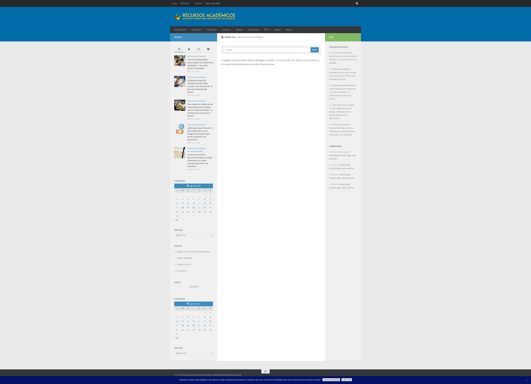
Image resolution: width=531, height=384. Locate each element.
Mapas (239, 29)
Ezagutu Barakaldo (185, 258)
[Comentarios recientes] (198, 49)
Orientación (253, 29)
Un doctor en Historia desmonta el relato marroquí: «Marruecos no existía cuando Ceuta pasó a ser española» (200, 160)
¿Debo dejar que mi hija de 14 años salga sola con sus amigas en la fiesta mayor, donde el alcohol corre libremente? (200, 134)
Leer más (347, 380)
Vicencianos (182, 270)
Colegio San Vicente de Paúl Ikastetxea (193, 251)
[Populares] (189, 49)
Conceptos (196, 29)
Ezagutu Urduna (184, 264)
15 (205, 203)
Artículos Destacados (196, 56)
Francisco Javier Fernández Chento (196, 375)
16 (210, 203)
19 (188, 207)
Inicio (174, 3)
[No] (527, 380)
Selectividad (179, 29)
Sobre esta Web (212, 3)
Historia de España (195, 151)
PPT (266, 29)
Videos (277, 29)
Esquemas (211, 29)
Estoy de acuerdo (331, 380)
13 (193, 203)
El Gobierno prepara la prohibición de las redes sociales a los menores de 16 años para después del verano (199, 86)
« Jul (176, 220)
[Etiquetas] (208, 49)
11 (182, 203)
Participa (184, 3)
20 (193, 207)
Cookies (197, 3)
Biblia (288, 29)
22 (205, 207)
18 (182, 207)
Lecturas (226, 29)
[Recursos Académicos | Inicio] (205, 16)
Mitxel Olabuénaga (221, 375)
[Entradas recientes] (179, 49)
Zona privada (235, 375)
